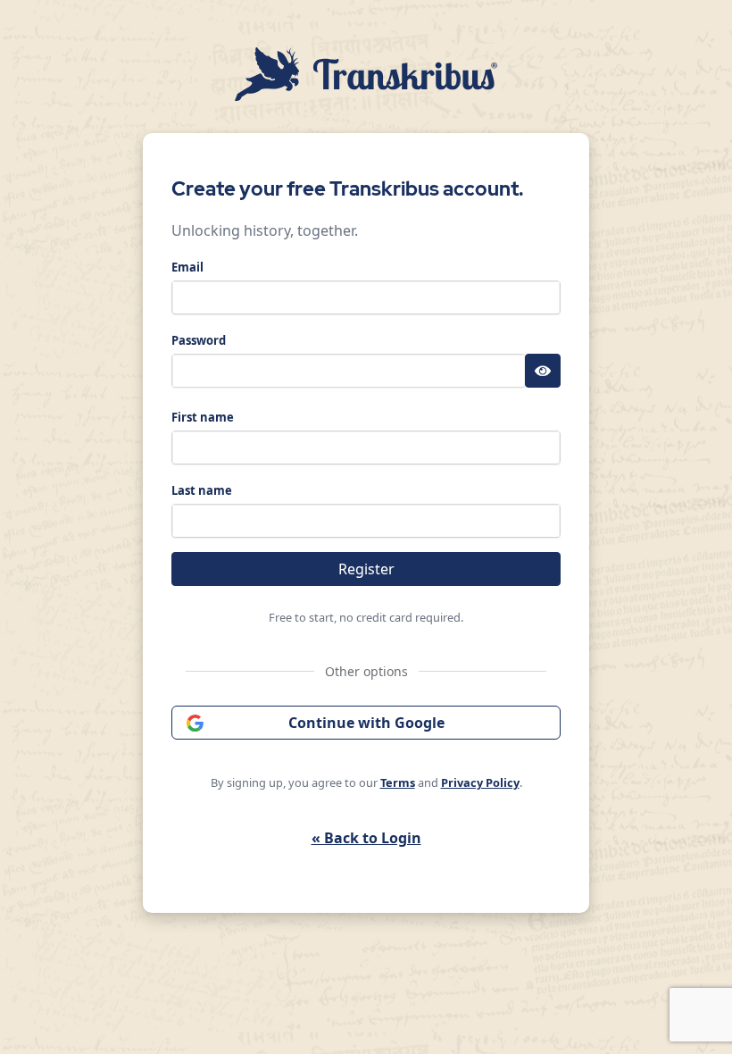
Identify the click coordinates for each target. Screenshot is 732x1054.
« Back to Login (366, 838)
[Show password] (543, 371)
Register (366, 569)
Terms (397, 782)
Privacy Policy (480, 782)
